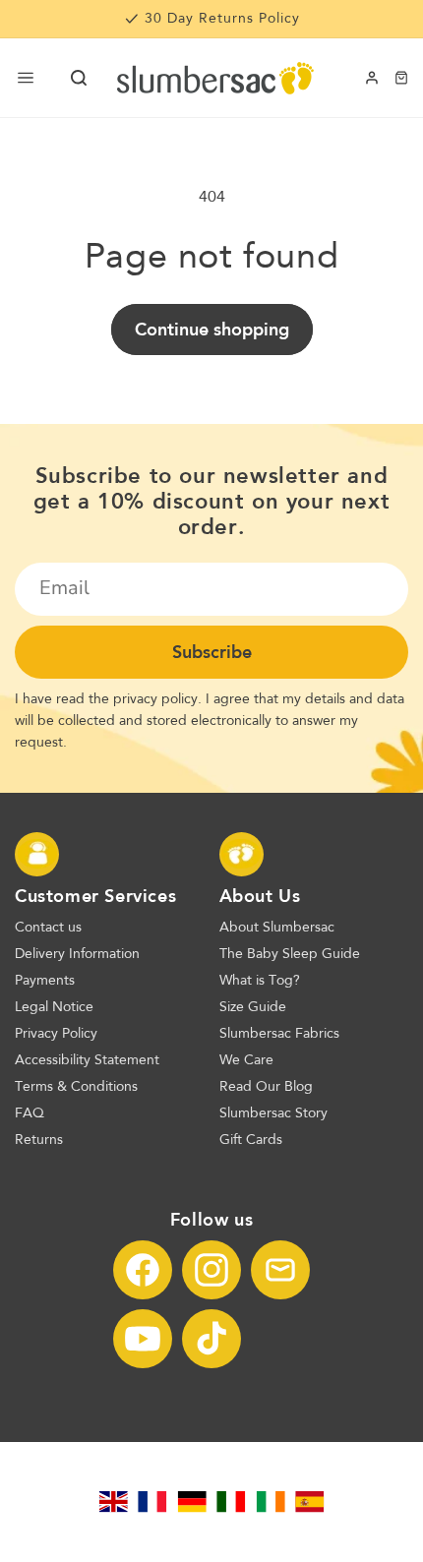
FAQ (29, 1113)
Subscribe (212, 652)
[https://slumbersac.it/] (231, 1502)
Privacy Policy (56, 1034)
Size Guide (252, 1007)
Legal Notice (54, 1007)
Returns (39, 1140)
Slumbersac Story (273, 1113)
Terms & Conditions (76, 1087)
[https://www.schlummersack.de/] (192, 1502)
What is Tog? (259, 981)
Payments (45, 981)
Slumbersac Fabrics (279, 1034)
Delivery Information (77, 954)
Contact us (48, 927)
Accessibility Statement (87, 1060)
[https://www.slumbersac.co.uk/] (113, 1502)
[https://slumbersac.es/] (310, 1502)
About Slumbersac (276, 927)
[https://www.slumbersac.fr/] (152, 1502)
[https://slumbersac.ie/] (270, 1502)
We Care (246, 1060)
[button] (79, 78)
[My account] (372, 78)
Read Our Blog (266, 1087)
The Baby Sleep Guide (289, 954)
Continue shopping (212, 329)
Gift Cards (250, 1140)
